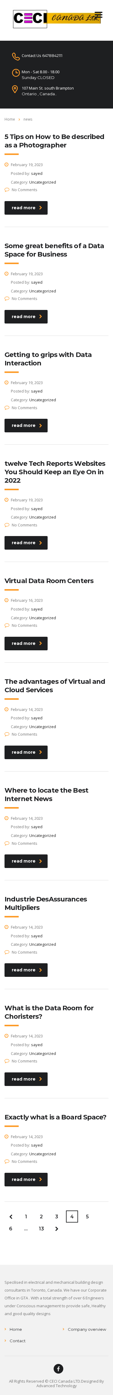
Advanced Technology (56, 1385)
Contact (18, 1340)
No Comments (24, 189)
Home (10, 119)
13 (41, 1229)
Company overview (87, 1329)
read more (24, 207)
